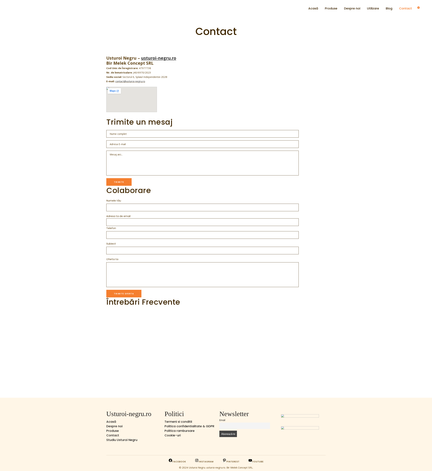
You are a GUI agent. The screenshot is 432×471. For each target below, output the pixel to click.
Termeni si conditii (178, 421)
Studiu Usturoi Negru (121, 440)
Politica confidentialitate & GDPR (189, 426)
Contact (112, 435)
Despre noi (114, 426)
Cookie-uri (173, 435)
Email (222, 420)
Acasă (111, 421)
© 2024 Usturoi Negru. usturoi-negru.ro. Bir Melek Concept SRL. (216, 467)
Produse (112, 431)
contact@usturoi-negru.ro (130, 81)
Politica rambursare (180, 431)
